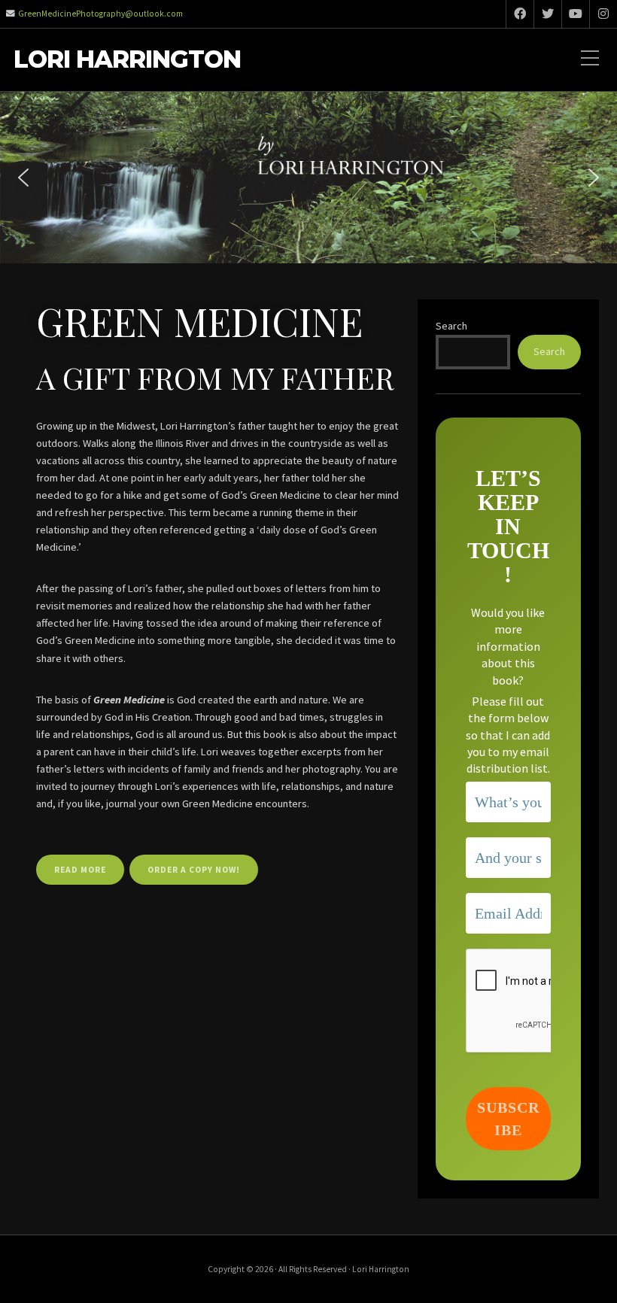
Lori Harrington (127, 60)
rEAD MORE (80, 869)
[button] (23, 178)
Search (451, 326)
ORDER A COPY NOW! (193, 869)
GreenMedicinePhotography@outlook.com (100, 13)
